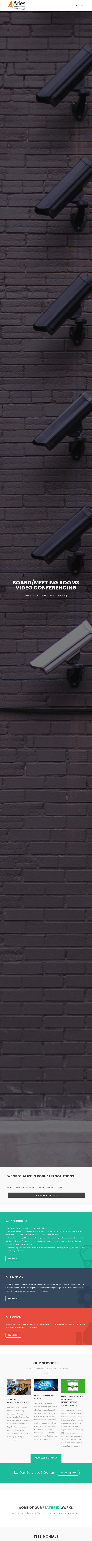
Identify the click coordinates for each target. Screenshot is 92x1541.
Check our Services (46, 1195)
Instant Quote (68, 1472)
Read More (13, 1258)
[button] (3, 589)
